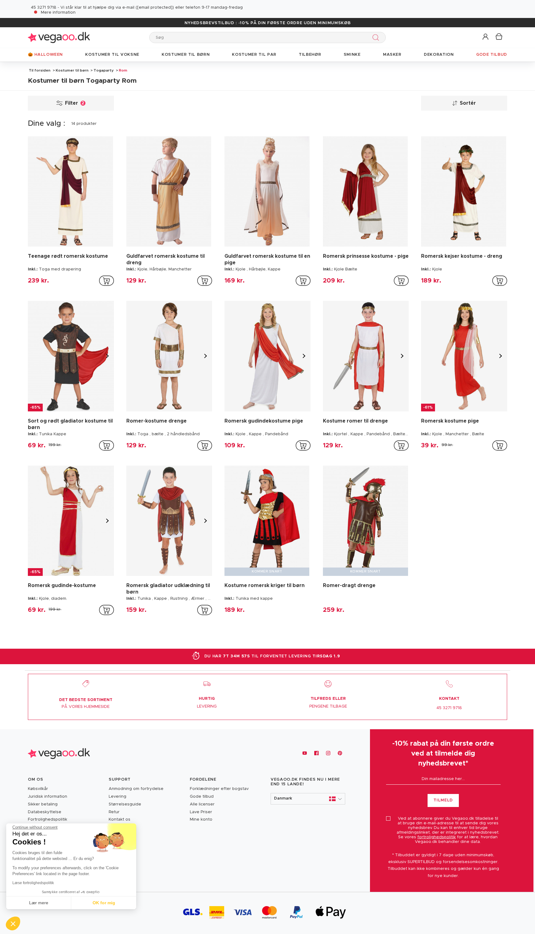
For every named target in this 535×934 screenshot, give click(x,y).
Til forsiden (39, 70)
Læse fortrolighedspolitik (33, 883)
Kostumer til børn (72, 70)
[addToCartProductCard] (106, 280)
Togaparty (104, 70)
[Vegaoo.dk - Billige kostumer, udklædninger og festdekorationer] (59, 37)
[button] (486, 37)
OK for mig (104, 902)
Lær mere (38, 902)
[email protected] (154, 8)
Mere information (58, 13)
